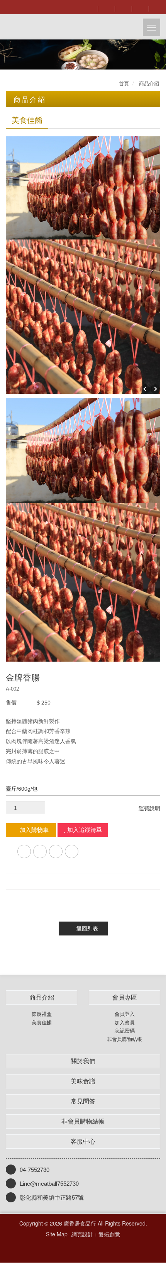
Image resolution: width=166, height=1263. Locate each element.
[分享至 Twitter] (56, 851)
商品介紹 (41, 997)
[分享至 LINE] (40, 851)
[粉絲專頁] (140, 8)
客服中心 (83, 1141)
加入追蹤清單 (84, 830)
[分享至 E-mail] (71, 851)
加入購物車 (34, 830)
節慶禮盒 (42, 1013)
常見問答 (83, 1101)
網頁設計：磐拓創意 (95, 1234)
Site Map (57, 1234)
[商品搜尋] (89, 8)
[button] (8, 54)
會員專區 (124, 997)
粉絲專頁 (76, 1248)
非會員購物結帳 (124, 1039)
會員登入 (125, 1013)
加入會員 (125, 1022)
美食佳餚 (42, 1022)
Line (90, 1248)
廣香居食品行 (46, 27)
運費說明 (149, 808)
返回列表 (87, 928)
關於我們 (83, 1061)
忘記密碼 (125, 1030)
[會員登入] (106, 8)
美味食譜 (83, 1081)
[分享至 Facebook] (24, 851)
